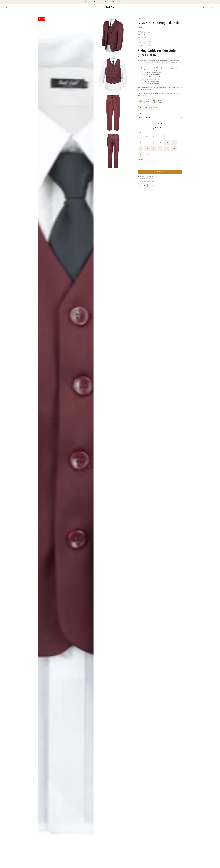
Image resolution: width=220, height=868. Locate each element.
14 (167, 148)
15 (174, 148)
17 (147, 154)
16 (140, 154)
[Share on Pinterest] (153, 185)
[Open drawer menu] (6, 7)
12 (154, 148)
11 (147, 148)
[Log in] (207, 7)
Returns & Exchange (144, 118)
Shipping (140, 113)
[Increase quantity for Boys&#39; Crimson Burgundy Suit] (154, 163)
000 (140, 136)
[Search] (203, 7)
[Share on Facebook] (149, 185)
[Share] (144, 185)
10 (140, 148)
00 (147, 136)
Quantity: (140, 159)
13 (160, 148)
